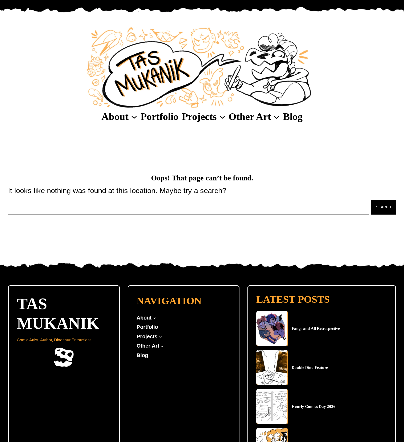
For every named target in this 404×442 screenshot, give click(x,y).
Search (383, 207)
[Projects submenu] (222, 117)
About (115, 116)
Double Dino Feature (310, 367)
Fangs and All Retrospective (316, 328)
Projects (199, 116)
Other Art (250, 116)
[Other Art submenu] (277, 117)
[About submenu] (134, 117)
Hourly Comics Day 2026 (313, 406)
